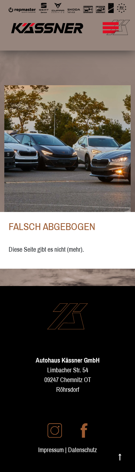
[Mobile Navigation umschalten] (119, 23)
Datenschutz (82, 449)
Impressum (51, 449)
